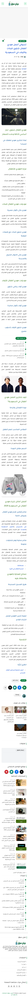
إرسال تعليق (20, 750)
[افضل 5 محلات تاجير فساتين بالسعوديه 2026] (20, 709)
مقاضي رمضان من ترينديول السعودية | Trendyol (21, 735)
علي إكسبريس (21, 527)
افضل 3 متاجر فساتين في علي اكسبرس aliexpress (13, 882)
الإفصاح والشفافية (21, 975)
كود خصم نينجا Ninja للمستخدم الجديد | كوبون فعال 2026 (8, 848)
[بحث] (3, 3)
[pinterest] (6, 772)
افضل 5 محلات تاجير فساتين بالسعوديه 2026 (21, 717)
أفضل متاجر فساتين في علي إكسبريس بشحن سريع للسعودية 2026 (8, 783)
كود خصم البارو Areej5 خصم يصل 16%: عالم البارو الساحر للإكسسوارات (9, 867)
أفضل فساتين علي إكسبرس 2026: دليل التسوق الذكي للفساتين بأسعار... (13, 888)
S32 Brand (20, 565)
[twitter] (22, 772)
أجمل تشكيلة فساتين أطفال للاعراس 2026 (9, 829)
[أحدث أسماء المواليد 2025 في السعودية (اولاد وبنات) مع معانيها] (21, 856)
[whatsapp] (11, 772)
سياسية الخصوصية (21, 972)
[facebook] (17, 772)
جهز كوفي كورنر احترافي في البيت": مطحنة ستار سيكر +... (13, 921)
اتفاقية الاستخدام (21, 969)
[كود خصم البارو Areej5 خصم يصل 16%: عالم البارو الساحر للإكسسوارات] (21, 866)
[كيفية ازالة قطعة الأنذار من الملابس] (21, 811)
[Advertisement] (14, 23)
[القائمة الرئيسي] (25, 3)
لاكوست (23, 529)
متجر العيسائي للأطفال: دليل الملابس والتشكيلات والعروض (14, 345)
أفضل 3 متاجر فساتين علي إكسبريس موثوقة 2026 (9, 793)
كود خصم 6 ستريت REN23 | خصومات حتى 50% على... (13, 895)
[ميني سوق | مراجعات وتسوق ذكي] (14, 3)
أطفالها (24, 69)
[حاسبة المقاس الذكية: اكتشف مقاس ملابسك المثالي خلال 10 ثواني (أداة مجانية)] (21, 837)
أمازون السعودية (8, 527)
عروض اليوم (22, 41)
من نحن (24, 967)
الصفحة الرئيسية (22, 961)
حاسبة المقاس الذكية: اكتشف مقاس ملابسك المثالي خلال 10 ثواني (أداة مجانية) (8, 839)
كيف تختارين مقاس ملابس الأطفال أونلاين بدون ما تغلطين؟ (13, 902)
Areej (22, 56)
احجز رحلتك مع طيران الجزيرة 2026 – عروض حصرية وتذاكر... (13, 357)
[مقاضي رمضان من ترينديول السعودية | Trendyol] (20, 727)
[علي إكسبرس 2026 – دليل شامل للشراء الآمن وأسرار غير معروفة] (21, 801)
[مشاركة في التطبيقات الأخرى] (5, 688)
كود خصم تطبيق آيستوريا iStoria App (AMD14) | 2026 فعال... (14, 928)
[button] (19, 688)
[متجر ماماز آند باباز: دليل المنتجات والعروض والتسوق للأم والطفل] (8, 709)
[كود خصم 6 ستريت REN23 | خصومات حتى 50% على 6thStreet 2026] (21, 819)
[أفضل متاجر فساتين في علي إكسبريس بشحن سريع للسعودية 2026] (21, 782)
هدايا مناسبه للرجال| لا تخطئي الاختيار (14, 351)
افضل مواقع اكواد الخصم (19, 872)
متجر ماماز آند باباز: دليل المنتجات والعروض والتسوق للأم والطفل (9, 719)
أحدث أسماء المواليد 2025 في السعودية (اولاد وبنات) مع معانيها (8, 857)
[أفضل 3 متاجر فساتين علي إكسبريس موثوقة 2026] (21, 792)
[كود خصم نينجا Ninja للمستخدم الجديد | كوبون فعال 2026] (21, 847)
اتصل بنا (24, 964)
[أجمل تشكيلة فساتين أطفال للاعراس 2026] (21, 829)
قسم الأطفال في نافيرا (16, 569)
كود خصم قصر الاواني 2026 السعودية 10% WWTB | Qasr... (13, 908)
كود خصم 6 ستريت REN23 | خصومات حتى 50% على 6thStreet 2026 (8, 820)
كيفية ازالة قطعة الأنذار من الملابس (9, 811)
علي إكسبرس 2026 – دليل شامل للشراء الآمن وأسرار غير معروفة (8, 802)
